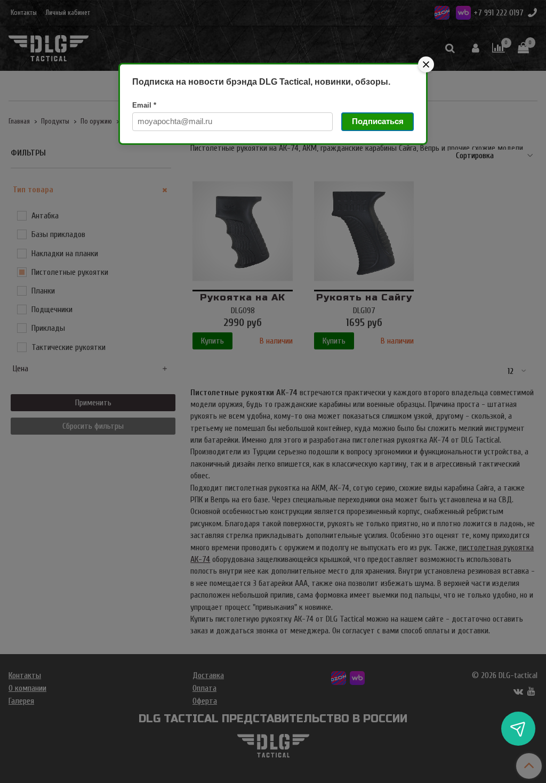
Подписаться (378, 121)
